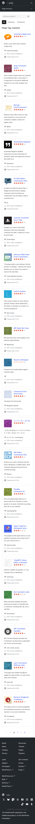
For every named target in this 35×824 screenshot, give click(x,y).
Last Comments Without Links (20, 664)
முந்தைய (6, 732)
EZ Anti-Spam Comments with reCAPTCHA (20, 179)
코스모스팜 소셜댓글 (22, 421)
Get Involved (23, 759)
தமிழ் (8, 795)
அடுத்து (29, 732)
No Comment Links (21, 592)
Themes (21, 746)
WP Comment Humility (19, 630)
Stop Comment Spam (20, 67)
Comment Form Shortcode (20, 392)
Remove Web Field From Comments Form (21, 256)
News (4, 746)
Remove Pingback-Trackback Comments (21, 698)
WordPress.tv (8, 770)
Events (20, 763)
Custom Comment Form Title (21, 219)
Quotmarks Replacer (22, 142)
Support (5, 763)
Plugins (20, 750)
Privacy (4, 753)
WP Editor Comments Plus (20, 453)
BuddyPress (7, 786)
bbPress (6, 783)
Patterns (21, 753)
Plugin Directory (7, 8)
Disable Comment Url (19, 490)
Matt (4, 779)
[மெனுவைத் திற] (32, 3)
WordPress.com (8, 776)
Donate (22, 766)
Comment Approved (22, 34)
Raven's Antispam (21, 360)
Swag (21, 770)
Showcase (22, 743)
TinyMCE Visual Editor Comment (20, 561)
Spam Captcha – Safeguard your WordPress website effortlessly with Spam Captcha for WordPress (22, 527)
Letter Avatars (20, 291)
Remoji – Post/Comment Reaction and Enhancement (20, 106)
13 (24, 732)
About (4, 743)
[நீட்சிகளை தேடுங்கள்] (28, 16)
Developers (6, 766)
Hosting (4, 750)
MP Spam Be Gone (21, 328)
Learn (4, 759)
